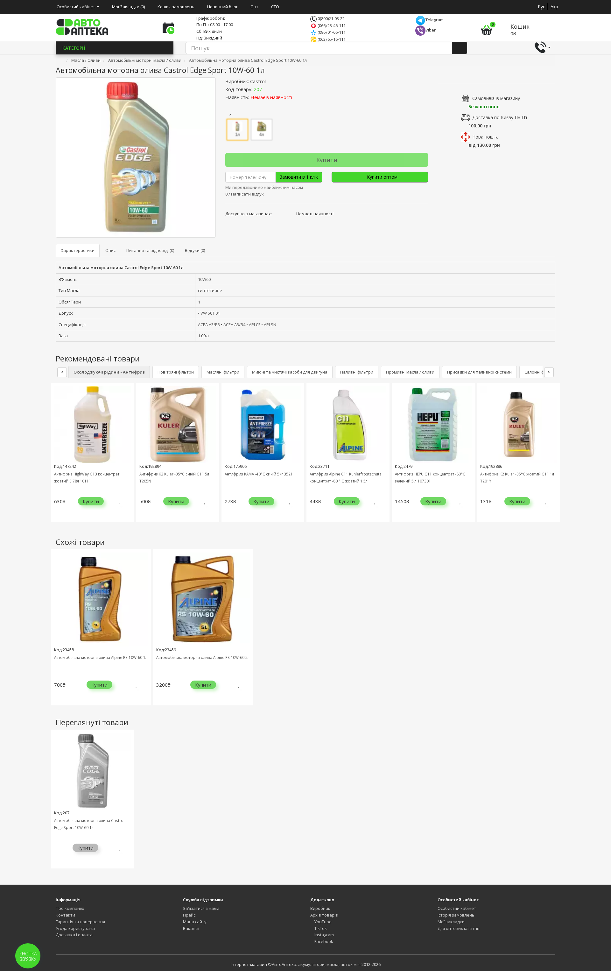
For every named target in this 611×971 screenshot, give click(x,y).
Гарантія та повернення (80, 922)
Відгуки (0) (195, 250)
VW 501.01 (210, 313)
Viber (430, 30)
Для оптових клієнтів (459, 928)
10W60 (204, 279)
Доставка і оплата (74, 935)
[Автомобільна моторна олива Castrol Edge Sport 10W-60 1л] (136, 157)
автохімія (350, 964)
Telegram (434, 20)
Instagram (323, 935)
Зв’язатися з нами (201, 908)
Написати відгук (247, 194)
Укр (554, 7)
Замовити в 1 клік (299, 177)
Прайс (189, 915)
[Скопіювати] (267, 89)
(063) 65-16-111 (331, 39)
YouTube (322, 922)
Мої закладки (451, 922)
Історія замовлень (456, 915)
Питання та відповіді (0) (150, 250)
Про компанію (70, 908)
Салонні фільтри (540, 372)
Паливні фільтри (356, 372)
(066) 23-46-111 (331, 25)
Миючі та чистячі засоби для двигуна (289, 372)
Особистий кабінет (457, 908)
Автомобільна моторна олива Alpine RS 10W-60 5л (202, 657)
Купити (326, 160)
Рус (541, 7)
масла (333, 964)
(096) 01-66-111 (331, 32)
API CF (254, 324)
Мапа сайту (195, 922)
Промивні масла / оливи (410, 372)
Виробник (320, 908)
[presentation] (57, 457)
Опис (110, 250)
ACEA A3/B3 (209, 324)
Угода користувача (75, 928)
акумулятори (311, 964)
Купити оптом (381, 177)
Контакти (65, 915)
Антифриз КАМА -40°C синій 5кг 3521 (259, 473)
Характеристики (78, 250)
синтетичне (210, 290)
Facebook (323, 941)
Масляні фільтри (223, 372)
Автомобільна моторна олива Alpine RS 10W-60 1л (100, 657)
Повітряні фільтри (176, 372)
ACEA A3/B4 (234, 324)
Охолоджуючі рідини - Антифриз (109, 372)
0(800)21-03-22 (331, 18)
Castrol (258, 81)
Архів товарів (324, 915)
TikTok (320, 928)
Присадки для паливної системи (479, 372)
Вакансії (191, 928)
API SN (270, 324)
